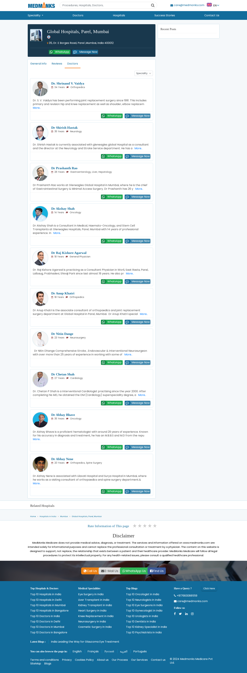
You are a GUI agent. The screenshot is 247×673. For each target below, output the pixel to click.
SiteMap (35, 663)
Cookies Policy (84, 660)
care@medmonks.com (192, 601)
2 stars (139, 525)
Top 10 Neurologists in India (143, 600)
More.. (137, 148)
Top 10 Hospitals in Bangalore (49, 611)
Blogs (47, 663)
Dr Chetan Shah (62, 374)
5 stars (155, 525)
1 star (134, 525)
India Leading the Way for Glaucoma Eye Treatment (85, 642)
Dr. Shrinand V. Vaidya (67, 83)
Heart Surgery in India (92, 611)
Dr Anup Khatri (62, 293)
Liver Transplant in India (93, 600)
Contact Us (211, 15)
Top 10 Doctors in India (45, 616)
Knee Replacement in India (95, 616)
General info (38, 64)
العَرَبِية (123, 651)
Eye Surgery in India (91, 594)
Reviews (57, 64)
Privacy (67, 660)
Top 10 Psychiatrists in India (144, 632)
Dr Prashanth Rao (64, 168)
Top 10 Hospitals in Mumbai (48, 605)
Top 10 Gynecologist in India (144, 611)
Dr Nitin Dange (62, 334)
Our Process (120, 660)
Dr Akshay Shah (63, 208)
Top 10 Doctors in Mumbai (47, 627)
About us (103, 660)
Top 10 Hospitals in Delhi (45, 600)
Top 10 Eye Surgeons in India (144, 605)
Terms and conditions (44, 660)
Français (93, 651)
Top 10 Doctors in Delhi (45, 621)
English (77, 651)
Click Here (209, 588)
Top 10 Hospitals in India (45, 594)
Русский (109, 651)
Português (140, 651)
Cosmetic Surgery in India (95, 627)
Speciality (34, 15)
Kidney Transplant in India (95, 605)
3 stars (145, 525)
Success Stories (164, 15)
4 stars (150, 525)
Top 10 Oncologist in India (142, 594)
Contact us (158, 660)
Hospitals (119, 15)
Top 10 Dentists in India (141, 621)
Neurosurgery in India (92, 621)
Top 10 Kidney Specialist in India (146, 627)
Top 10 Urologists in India (142, 616)
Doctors (78, 15)
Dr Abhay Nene (62, 459)
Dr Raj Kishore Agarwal (69, 253)
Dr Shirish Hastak (64, 127)
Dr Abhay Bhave (63, 415)
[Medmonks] (41, 5)
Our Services (139, 660)
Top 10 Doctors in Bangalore (48, 632)
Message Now (88, 52)
